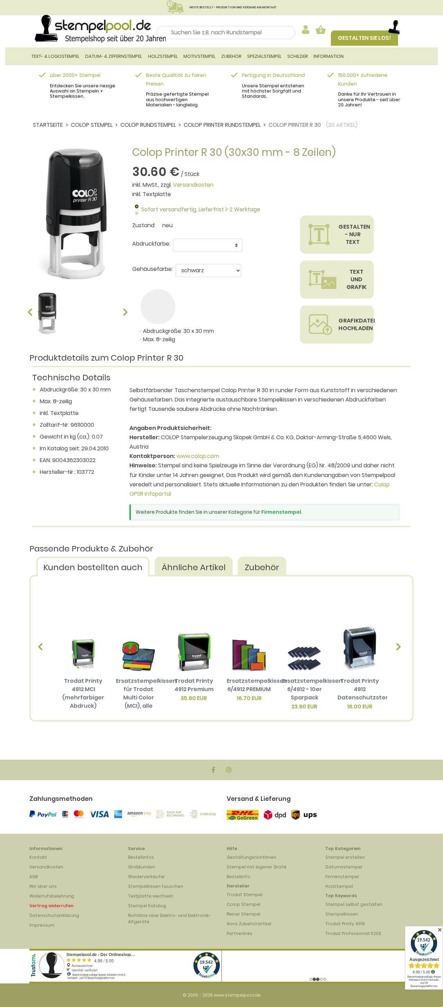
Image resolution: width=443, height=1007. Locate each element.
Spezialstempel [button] (264, 56)
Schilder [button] (297, 56)
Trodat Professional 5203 (353, 933)
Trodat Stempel (244, 895)
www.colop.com (198, 456)
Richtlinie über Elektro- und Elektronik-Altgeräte (169, 918)
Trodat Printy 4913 (345, 924)
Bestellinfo (238, 877)
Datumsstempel (343, 867)
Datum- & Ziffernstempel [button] (113, 56)
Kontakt (38, 857)
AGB (33, 877)
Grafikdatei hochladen (356, 324)
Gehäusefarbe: (152, 269)
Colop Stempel (91, 125)
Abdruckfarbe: (151, 244)
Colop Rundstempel (148, 125)
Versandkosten (193, 185)
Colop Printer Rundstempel (222, 125)
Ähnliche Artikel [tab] (194, 567)
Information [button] (329, 56)
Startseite (48, 125)
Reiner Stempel (243, 914)
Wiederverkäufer (146, 877)
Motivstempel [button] (199, 56)
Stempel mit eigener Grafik (257, 867)
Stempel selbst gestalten (353, 904)
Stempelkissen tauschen (155, 886)
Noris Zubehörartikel (249, 924)
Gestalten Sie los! (364, 38)
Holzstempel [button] (163, 56)
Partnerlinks (239, 933)
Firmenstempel (281, 512)
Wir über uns (43, 886)
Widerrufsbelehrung (51, 896)
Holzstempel (339, 886)
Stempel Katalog (147, 906)
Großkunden (141, 867)
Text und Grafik (356, 279)
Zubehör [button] (231, 56)
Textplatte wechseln (150, 896)
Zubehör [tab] (262, 567)
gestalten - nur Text (354, 234)
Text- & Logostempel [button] (55, 56)
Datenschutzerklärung (54, 915)
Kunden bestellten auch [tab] (93, 567)
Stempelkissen (341, 914)
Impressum (42, 925)
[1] (158, 306)
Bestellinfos (141, 857)
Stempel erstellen (345, 857)
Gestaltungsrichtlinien (251, 857)
